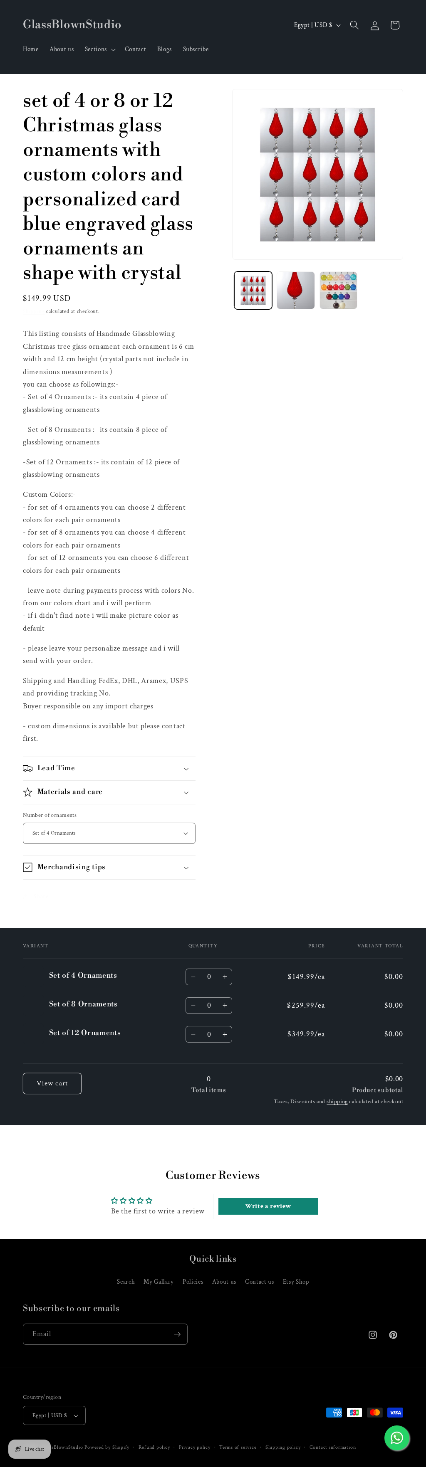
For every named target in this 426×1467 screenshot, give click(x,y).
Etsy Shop (296, 1281)
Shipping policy (283, 1447)
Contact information (333, 1447)
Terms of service (237, 1447)
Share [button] (40, 896)
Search (126, 1281)
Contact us (259, 1281)
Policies (193, 1281)
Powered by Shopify (106, 1447)
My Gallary (159, 1281)
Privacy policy (195, 1447)
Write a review (268, 1206)
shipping (337, 1101)
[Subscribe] (177, 1334)
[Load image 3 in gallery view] (338, 290)
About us (224, 1281)
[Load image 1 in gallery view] (253, 290)
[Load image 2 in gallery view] (296, 290)
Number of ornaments (50, 815)
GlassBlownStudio (62, 1447)
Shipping (34, 311)
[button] (99, 49)
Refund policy (154, 1447)
